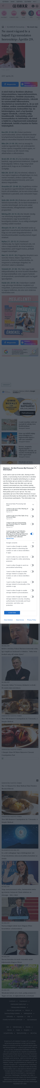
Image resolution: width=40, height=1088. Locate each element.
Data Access (20, 620)
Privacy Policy (31, 620)
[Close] (36, 468)
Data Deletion (8, 620)
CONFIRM (12, 612)
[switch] (32, 509)
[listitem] (20, 504)
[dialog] (20, 544)
